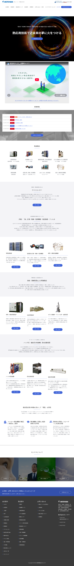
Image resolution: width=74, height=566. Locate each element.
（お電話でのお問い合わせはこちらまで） (48, 100)
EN (59, 7)
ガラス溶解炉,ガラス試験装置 (61, 159)
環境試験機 (13, 172)
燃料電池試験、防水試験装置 (45, 159)
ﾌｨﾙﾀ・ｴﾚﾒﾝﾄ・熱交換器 (44, 172)
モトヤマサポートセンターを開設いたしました (26, 100)
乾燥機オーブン (29, 159)
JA (57, 7)
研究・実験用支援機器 (60, 172)
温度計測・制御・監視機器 (29, 172)
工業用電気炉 (13, 159)
